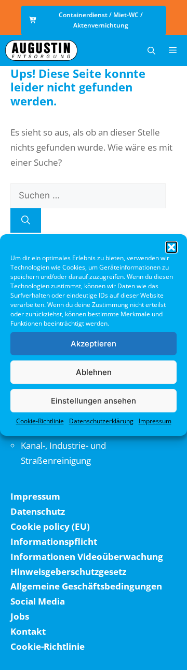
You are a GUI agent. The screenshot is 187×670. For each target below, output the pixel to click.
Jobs (19, 616)
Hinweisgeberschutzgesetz (68, 572)
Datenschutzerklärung (101, 421)
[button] (171, 247)
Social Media (37, 601)
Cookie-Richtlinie (40, 421)
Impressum (155, 421)
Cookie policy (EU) (50, 526)
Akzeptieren (93, 344)
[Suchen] (25, 220)
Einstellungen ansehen (93, 401)
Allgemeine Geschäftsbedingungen (86, 586)
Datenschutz (37, 511)
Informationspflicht (53, 541)
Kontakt (28, 631)
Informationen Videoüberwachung (86, 556)
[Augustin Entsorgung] (41, 50)
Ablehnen (94, 372)
